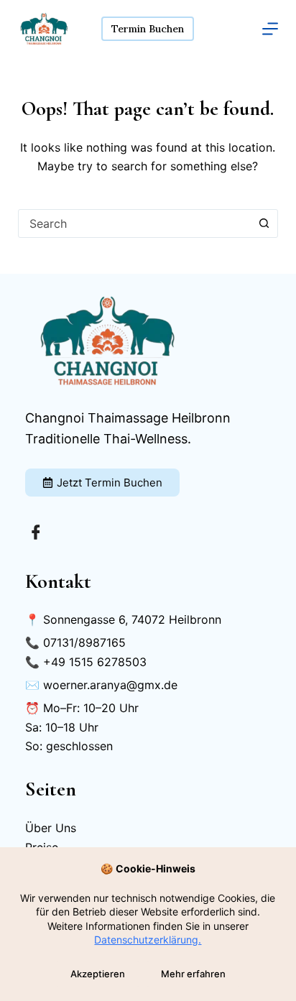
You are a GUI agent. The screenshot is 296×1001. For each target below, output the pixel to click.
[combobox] (135, 223)
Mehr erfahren (193, 973)
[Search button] (263, 223)
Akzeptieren (97, 973)
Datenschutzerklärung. (147, 939)
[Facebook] (36, 531)
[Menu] (270, 29)
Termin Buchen (147, 28)
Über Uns (50, 828)
